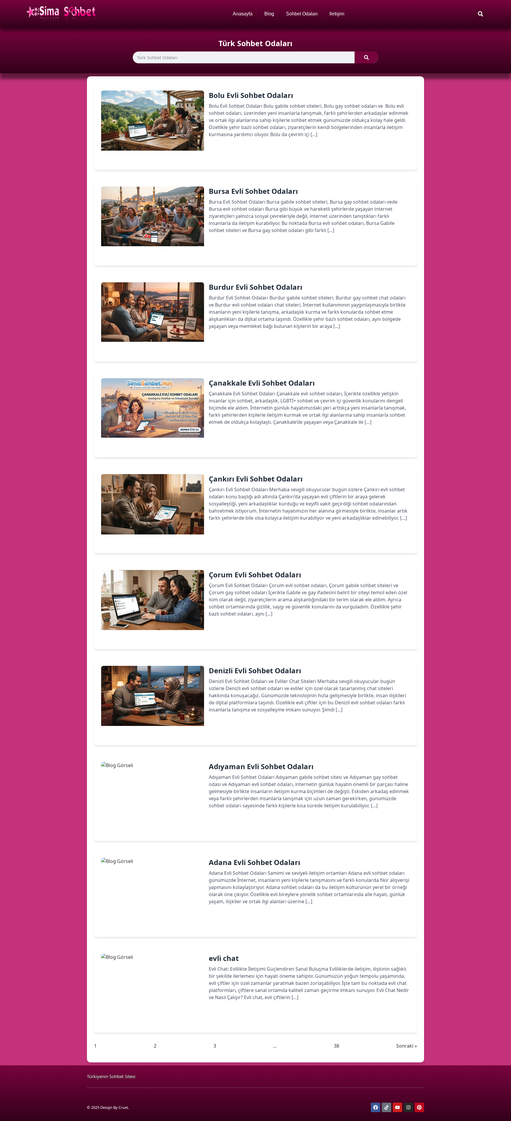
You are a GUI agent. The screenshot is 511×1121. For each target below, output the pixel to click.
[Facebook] (375, 1107)
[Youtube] (397, 1107)
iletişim (336, 13)
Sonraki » (406, 1046)
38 (336, 1045)
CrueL (124, 1107)
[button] (481, 14)
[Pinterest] (419, 1107)
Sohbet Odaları (302, 13)
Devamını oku (233, 155)
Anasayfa (243, 13)
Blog (269, 13)
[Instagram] (408, 1107)
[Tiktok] (386, 1107)
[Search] (366, 57)
